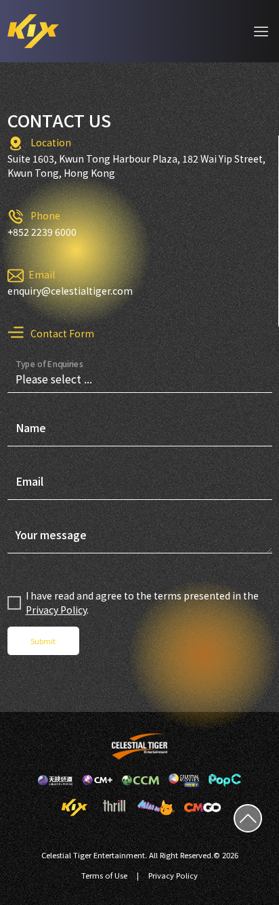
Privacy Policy (56, 609)
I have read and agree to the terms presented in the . (142, 602)
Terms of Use (104, 875)
